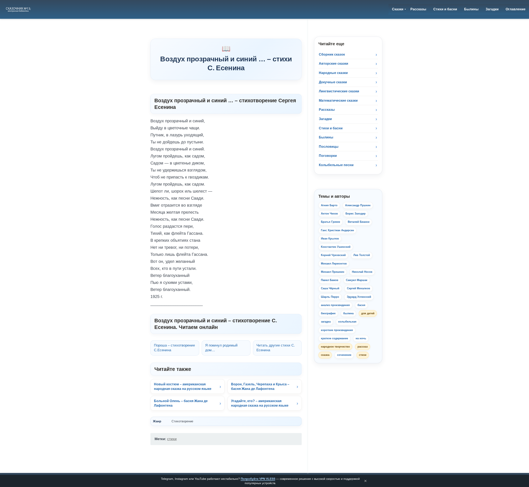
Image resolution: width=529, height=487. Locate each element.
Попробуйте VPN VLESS (258, 478)
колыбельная (347, 321)
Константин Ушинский (335, 246)
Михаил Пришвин (332, 271)
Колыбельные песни (336, 165)
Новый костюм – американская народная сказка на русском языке (182, 386)
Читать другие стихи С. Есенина (275, 347)
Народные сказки (333, 73)
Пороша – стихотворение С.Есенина (174, 347)
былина (348, 313)
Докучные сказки (333, 82)
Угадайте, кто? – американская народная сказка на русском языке (259, 403)
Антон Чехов (329, 213)
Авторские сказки (333, 63)
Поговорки (328, 155)
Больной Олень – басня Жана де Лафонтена (181, 403)
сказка (325, 354)
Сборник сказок (332, 54)
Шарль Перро (330, 296)
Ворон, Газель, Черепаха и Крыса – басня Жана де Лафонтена (260, 386)
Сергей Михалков (358, 288)
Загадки (325, 119)
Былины (326, 137)
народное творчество (335, 346)
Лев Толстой (361, 255)
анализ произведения (335, 305)
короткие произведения (337, 330)
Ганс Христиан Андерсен (337, 230)
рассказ (362, 346)
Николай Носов (362, 271)
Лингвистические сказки (339, 91)
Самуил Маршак (356, 280)
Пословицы (328, 146)
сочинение (344, 354)
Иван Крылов (330, 238)
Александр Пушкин (358, 205)
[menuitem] (397, 9)
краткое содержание (334, 338)
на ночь (361, 338)
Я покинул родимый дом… (221, 347)
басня (361, 305)
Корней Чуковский (333, 255)
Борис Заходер (356, 213)
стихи (172, 439)
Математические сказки (338, 100)
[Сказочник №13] (18, 9)
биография (328, 313)
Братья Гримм (330, 221)
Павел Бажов (329, 280)
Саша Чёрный (330, 288)
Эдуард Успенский (359, 296)
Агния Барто (329, 205)
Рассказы (327, 109)
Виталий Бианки (358, 221)
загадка (326, 321)
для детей (367, 313)
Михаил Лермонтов (334, 263)
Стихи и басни (331, 128)
